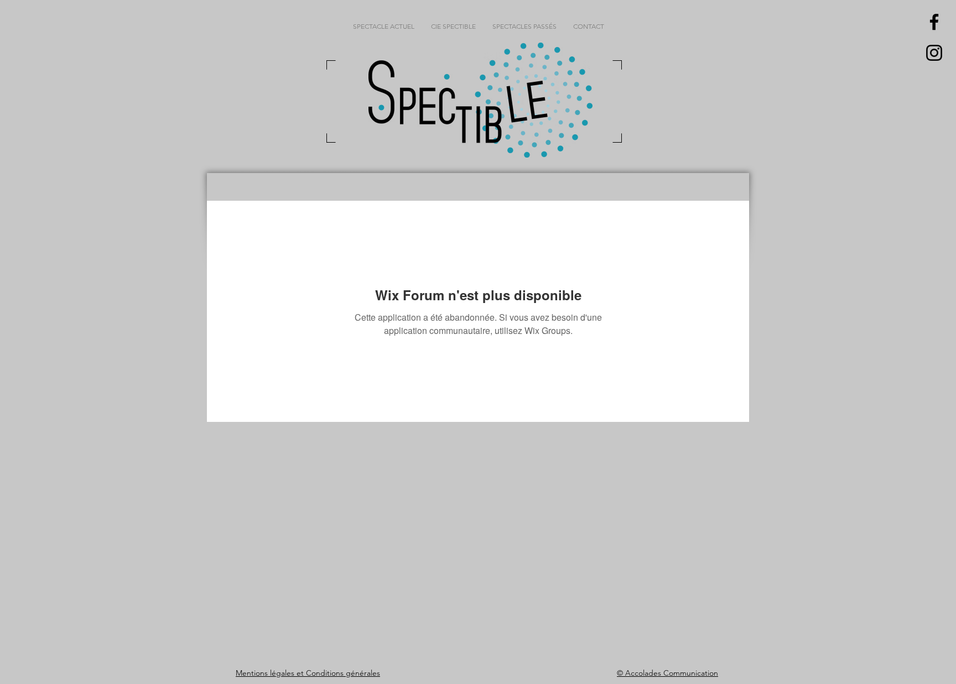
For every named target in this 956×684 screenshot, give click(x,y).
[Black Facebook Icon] (934, 22)
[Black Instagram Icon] (934, 53)
